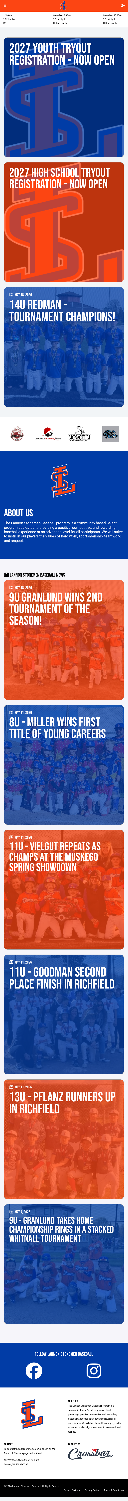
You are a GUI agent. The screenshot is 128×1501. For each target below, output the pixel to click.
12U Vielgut (59, 19)
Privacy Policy (92, 1490)
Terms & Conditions (114, 1490)
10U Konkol (9, 19)
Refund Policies (72, 1490)
